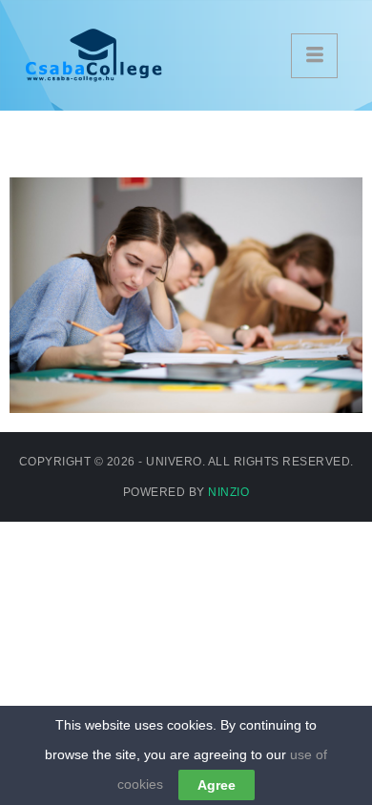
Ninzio (228, 492)
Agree (216, 785)
